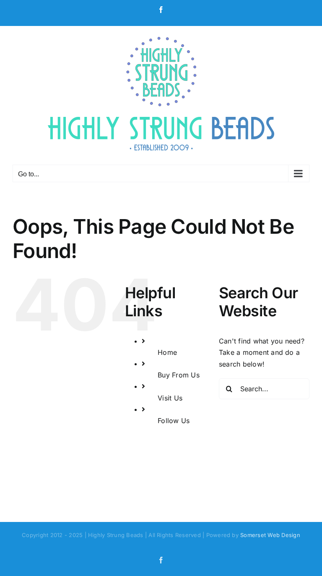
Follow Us (174, 420)
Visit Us (170, 398)
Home (167, 352)
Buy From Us (179, 375)
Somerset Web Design (270, 535)
